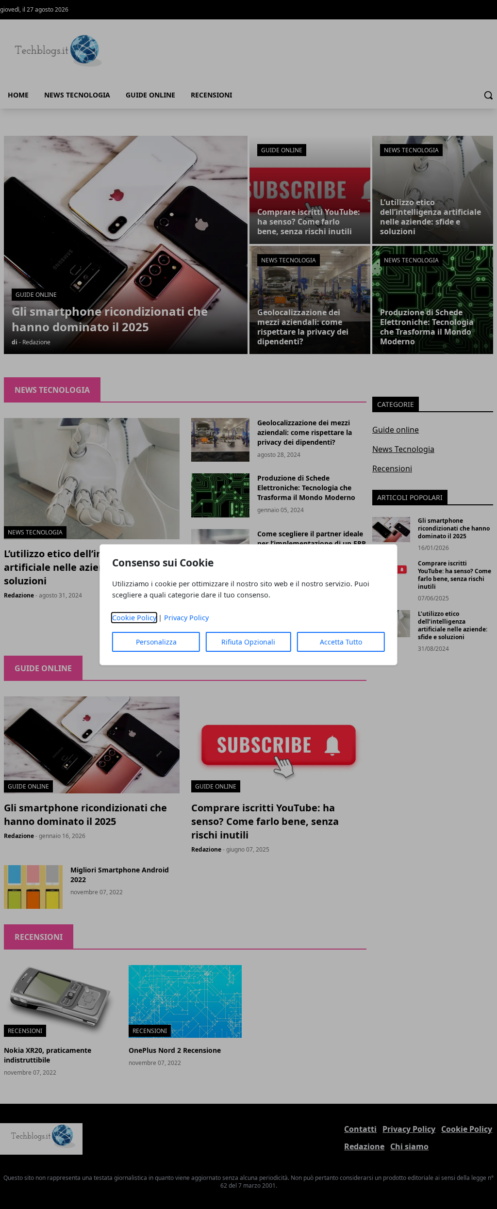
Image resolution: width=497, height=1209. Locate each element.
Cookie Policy (134, 617)
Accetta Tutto (341, 641)
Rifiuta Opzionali (248, 641)
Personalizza (156, 641)
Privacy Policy (186, 617)
